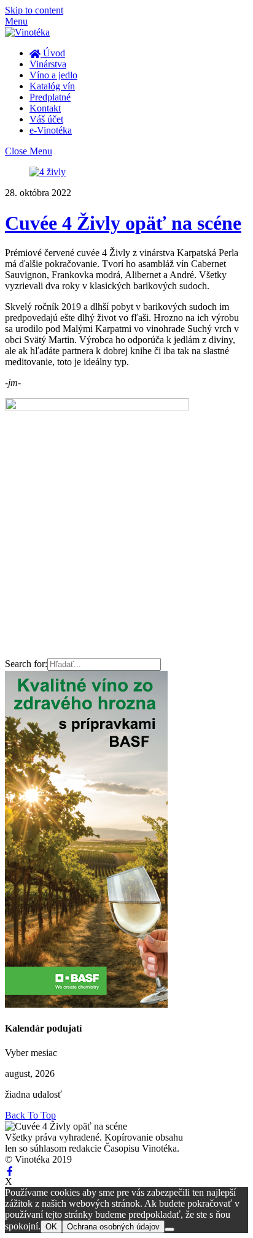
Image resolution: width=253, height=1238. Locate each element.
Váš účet (46, 119)
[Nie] (169, 1229)
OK (51, 1226)
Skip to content (34, 10)
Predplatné (50, 97)
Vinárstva (47, 64)
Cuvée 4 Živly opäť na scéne (123, 223)
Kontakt (45, 108)
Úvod (53, 53)
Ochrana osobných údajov (113, 1226)
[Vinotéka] (27, 32)
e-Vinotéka (50, 130)
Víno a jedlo (53, 75)
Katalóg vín (52, 86)
